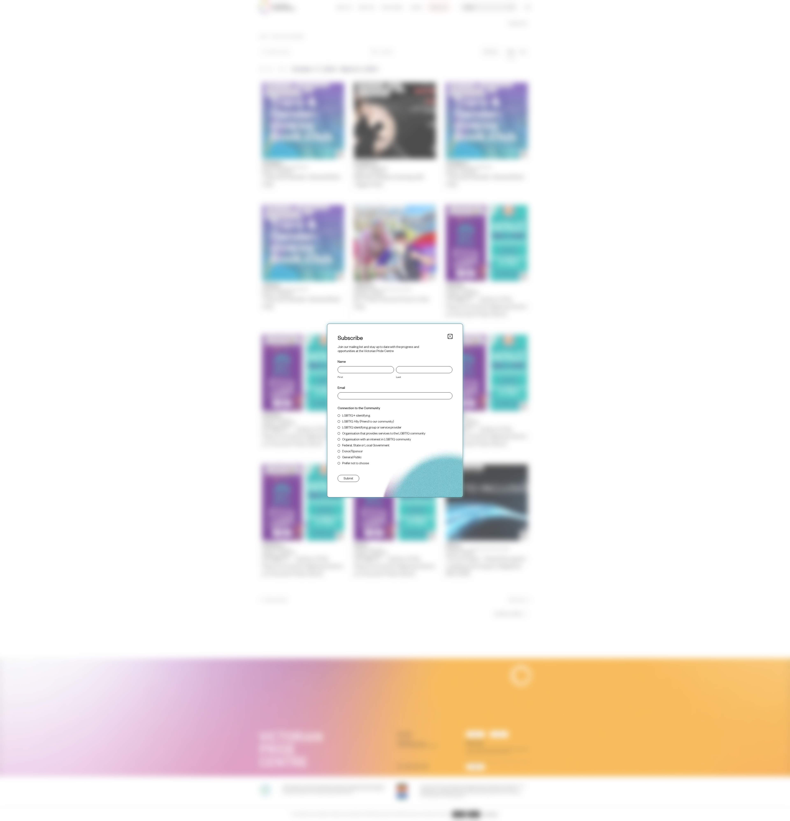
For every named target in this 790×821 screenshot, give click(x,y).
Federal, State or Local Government (365, 445)
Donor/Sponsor (352, 451)
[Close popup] (450, 336)
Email (341, 387)
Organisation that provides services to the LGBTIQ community (383, 433)
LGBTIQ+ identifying (356, 415)
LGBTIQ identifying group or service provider (371, 427)
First (340, 377)
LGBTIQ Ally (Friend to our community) (368, 421)
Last (398, 377)
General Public (351, 457)
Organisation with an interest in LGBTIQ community (376, 439)
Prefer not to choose (355, 463)
